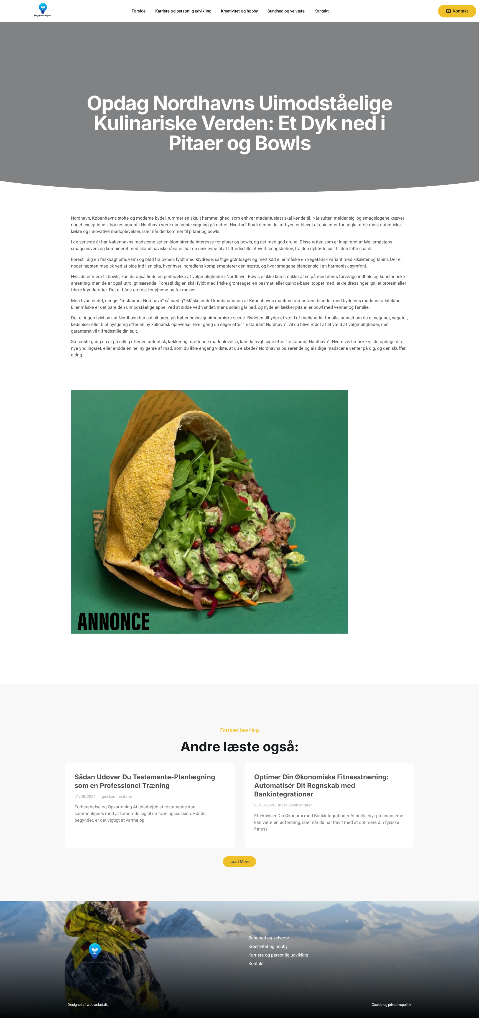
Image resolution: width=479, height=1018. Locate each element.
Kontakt (321, 11)
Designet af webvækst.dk (88, 1004)
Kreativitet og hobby (239, 11)
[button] (239, 861)
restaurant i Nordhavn (138, 225)
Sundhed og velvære (286, 11)
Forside (139, 11)
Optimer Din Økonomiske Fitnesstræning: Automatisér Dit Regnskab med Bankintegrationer (321, 785)
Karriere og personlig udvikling (183, 11)
